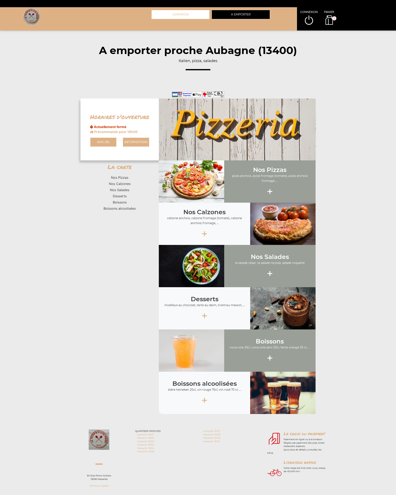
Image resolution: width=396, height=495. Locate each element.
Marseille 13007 (211, 431)
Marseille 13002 (145, 437)
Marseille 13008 (211, 434)
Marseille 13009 (211, 437)
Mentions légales (99, 485)
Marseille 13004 (145, 444)
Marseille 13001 (145, 434)
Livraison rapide (300, 462)
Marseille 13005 (145, 448)
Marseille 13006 (145, 451)
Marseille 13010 (211, 441)
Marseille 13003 (145, 441)
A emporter (241, 14)
